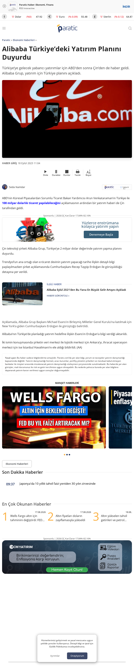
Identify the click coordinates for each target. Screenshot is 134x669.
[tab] (64, 454)
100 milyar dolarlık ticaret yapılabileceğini (31, 203)
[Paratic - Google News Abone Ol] (117, 188)
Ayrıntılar (55, 655)
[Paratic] (67, 29)
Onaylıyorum (77, 655)
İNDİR (126, 6)
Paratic (6, 40)
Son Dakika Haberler (22, 472)
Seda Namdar (17, 187)
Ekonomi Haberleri (24, 40)
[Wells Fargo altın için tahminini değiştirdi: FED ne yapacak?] (54, 417)
